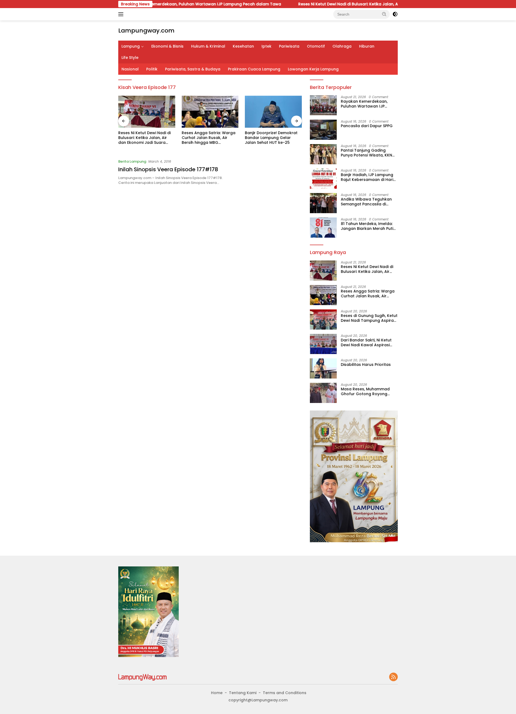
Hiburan (366, 46)
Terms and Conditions (284, 692)
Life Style (129, 57)
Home (217, 692)
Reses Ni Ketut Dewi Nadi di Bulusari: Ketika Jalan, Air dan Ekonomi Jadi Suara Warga (349, 4)
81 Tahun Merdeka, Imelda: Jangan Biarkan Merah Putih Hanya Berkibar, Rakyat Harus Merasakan (368, 226)
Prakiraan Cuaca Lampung (254, 69)
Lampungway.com (146, 30)
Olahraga (342, 46)
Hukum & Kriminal (208, 46)
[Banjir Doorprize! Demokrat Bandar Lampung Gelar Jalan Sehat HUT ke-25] (273, 112)
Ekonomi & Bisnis (167, 46)
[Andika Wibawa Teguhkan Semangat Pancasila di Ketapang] (323, 203)
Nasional (130, 69)
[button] (384, 14)
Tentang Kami (242, 692)
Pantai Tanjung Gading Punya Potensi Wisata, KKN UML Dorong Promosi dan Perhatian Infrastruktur (366, 153)
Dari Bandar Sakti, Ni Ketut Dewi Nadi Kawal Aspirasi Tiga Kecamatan (366, 342)
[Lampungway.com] (142, 677)
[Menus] (122, 14)
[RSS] (393, 677)
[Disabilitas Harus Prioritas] (323, 368)
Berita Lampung (132, 161)
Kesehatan (243, 46)
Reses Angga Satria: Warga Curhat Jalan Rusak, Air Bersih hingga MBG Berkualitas (208, 137)
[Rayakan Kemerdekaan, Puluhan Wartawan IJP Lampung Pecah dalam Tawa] (323, 105)
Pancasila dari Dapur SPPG (367, 125)
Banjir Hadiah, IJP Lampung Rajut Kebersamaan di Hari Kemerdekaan (367, 177)
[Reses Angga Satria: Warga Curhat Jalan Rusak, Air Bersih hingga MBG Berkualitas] (210, 112)
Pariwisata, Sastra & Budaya (192, 69)
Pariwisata (289, 46)
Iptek (266, 46)
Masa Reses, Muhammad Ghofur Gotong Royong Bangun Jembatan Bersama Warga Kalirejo (368, 391)
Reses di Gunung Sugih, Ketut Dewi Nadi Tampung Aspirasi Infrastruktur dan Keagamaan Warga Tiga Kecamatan (369, 318)
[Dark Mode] (395, 14)
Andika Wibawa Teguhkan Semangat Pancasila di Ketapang (366, 201)
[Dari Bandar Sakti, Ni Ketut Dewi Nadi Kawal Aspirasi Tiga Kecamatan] (323, 344)
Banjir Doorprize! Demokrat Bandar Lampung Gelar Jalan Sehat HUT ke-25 (271, 137)
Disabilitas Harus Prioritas (366, 364)
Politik (151, 69)
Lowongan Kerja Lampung (313, 69)
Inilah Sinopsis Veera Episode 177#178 (168, 169)
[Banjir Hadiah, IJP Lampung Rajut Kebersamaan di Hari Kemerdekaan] (323, 179)
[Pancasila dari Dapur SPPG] (323, 130)
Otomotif (316, 46)
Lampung (130, 46)
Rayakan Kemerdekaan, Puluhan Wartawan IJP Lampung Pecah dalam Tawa (175, 4)
